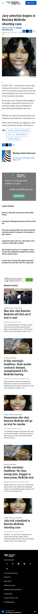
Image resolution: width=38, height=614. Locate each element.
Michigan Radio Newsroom (12, 29)
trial (9, 134)
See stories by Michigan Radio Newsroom (24, 159)
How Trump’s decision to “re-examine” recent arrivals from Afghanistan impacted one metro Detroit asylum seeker (18, 252)
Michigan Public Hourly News (12, 589)
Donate (31, 3)
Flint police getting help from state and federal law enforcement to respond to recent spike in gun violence (18, 232)
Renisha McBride (21, 134)
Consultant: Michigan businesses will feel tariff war (19, 222)
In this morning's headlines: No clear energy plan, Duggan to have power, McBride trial (19, 472)
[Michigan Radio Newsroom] (6, 156)
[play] (3, 612)
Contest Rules (8, 594)
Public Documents (9, 585)
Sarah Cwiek (7, 428)
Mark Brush (7, 322)
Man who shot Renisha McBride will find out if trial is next (17, 314)
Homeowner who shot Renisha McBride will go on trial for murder (18, 421)
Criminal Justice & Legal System (18, 130)
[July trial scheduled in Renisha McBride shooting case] (18, 506)
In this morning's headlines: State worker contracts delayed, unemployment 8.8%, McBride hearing (17, 367)
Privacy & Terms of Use (11, 598)
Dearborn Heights (13, 139)
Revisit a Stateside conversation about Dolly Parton (17, 214)
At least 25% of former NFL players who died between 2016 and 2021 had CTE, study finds (17, 261)
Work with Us (8, 581)
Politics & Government (10, 358)
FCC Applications (9, 602)
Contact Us (7, 577)
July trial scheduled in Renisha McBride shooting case (17, 524)
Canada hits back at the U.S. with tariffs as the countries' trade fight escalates (18, 242)
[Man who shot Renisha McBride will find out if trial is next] (18, 296)
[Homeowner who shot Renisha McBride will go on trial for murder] (18, 403)
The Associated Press (9, 531)
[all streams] (35, 611)
